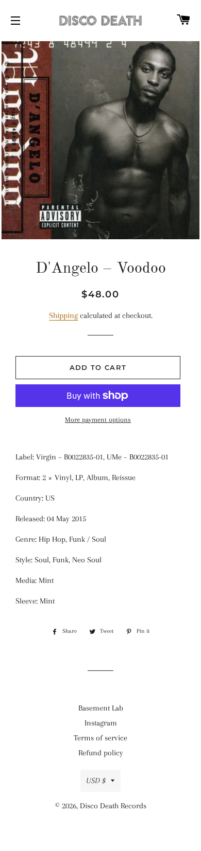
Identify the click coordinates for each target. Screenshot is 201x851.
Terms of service (100, 737)
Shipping (63, 315)
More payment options (98, 419)
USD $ (96, 780)
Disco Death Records (113, 805)
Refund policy (100, 752)
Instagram (101, 723)
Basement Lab (100, 708)
